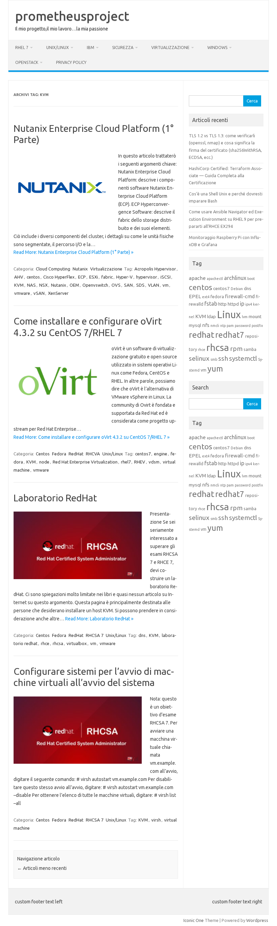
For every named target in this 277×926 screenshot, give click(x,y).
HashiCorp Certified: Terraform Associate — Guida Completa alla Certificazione (225, 175)
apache (197, 278)
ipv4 (248, 304)
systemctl (243, 358)
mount (255, 316)
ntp (223, 326)
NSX (43, 285)
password (243, 326)
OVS (116, 285)
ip (242, 304)
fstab (210, 304)
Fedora (59, 453)
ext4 (205, 297)
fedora (217, 296)
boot (251, 279)
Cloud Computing (53, 268)
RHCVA (93, 453)
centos (33, 277)
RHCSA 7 (94, 635)
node (44, 461)
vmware (22, 293)
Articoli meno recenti (42, 868)
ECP (82, 277)
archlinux (235, 278)
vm (165, 285)
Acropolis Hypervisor (155, 268)
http (222, 304)
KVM (19, 285)
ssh (223, 358)
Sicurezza (122, 47)
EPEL (195, 296)
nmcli (214, 326)
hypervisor (146, 277)
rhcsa (58, 643)
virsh (156, 819)
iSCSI (165, 277)
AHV (18, 277)
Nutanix (80, 268)
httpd (233, 304)
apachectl (215, 279)
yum (215, 368)
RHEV (139, 461)
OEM (74, 285)
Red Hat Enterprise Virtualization (85, 461)
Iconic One (193, 920)
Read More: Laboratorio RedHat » (99, 618)
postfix (257, 326)
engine (160, 453)
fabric (107, 277)
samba (250, 349)
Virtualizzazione (170, 47)
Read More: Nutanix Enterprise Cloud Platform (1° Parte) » (73, 252)
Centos (43, 453)
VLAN (153, 285)
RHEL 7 (21, 47)
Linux (229, 314)
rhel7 (126, 461)
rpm (236, 348)
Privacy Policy (71, 62)
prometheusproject (72, 16)
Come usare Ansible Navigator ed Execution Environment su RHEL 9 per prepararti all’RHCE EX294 (226, 219)
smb (213, 359)
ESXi (93, 277)
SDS (140, 285)
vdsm (154, 461)
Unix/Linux (57, 47)
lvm (245, 317)
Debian (237, 289)
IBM (90, 47)
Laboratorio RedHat (55, 498)
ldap (211, 316)
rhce (45, 643)
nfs (205, 325)
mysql (195, 325)
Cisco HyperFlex (59, 277)
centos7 (143, 453)
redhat (201, 334)
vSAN (39, 293)
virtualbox (77, 643)
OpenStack (26, 62)
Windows (217, 47)
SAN (128, 285)
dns (142, 635)
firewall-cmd (240, 296)
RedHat (76, 453)
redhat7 (229, 334)
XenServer (58, 293)
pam (230, 326)
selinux (199, 358)
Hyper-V (124, 277)
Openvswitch (95, 285)
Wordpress (257, 920)
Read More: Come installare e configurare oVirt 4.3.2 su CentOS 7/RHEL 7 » (92, 437)
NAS (31, 285)
